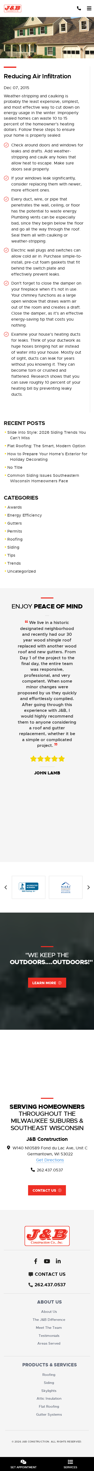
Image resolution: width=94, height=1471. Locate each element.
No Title (15, 467)
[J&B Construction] (16, 9)
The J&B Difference (49, 1319)
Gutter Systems (49, 1414)
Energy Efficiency (24, 515)
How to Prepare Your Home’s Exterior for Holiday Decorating (47, 456)
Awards (14, 507)
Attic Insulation (49, 1398)
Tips (11, 555)
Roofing (15, 539)
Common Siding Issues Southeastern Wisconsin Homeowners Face (43, 478)
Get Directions (50, 1160)
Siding (13, 547)
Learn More (44, 983)
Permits (14, 531)
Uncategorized (21, 571)
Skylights (48, 1390)
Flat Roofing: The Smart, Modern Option (46, 446)
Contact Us (44, 1190)
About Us (49, 1311)
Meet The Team (49, 1327)
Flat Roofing (49, 1406)
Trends (14, 563)
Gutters (14, 523)
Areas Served (48, 1343)
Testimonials (49, 1335)
